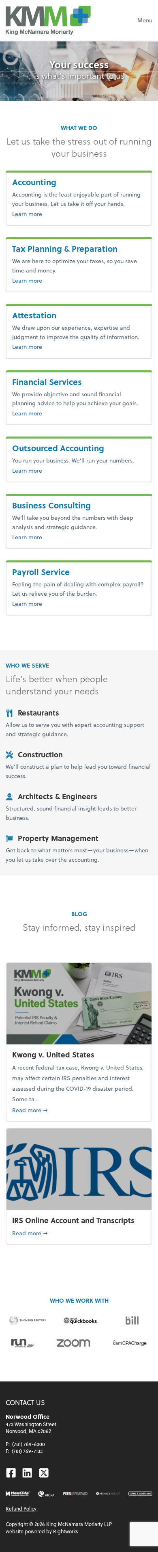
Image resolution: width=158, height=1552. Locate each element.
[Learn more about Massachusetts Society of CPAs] (18, 1494)
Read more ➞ (66, 1109)
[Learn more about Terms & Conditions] (140, 1494)
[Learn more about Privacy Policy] (108, 1494)
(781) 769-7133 (27, 1451)
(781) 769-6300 (28, 1444)
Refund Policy (21, 1508)
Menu (144, 20)
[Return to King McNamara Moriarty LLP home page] (48, 20)
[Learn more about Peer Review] (75, 1494)
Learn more (51, 213)
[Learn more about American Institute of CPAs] (46, 1494)
